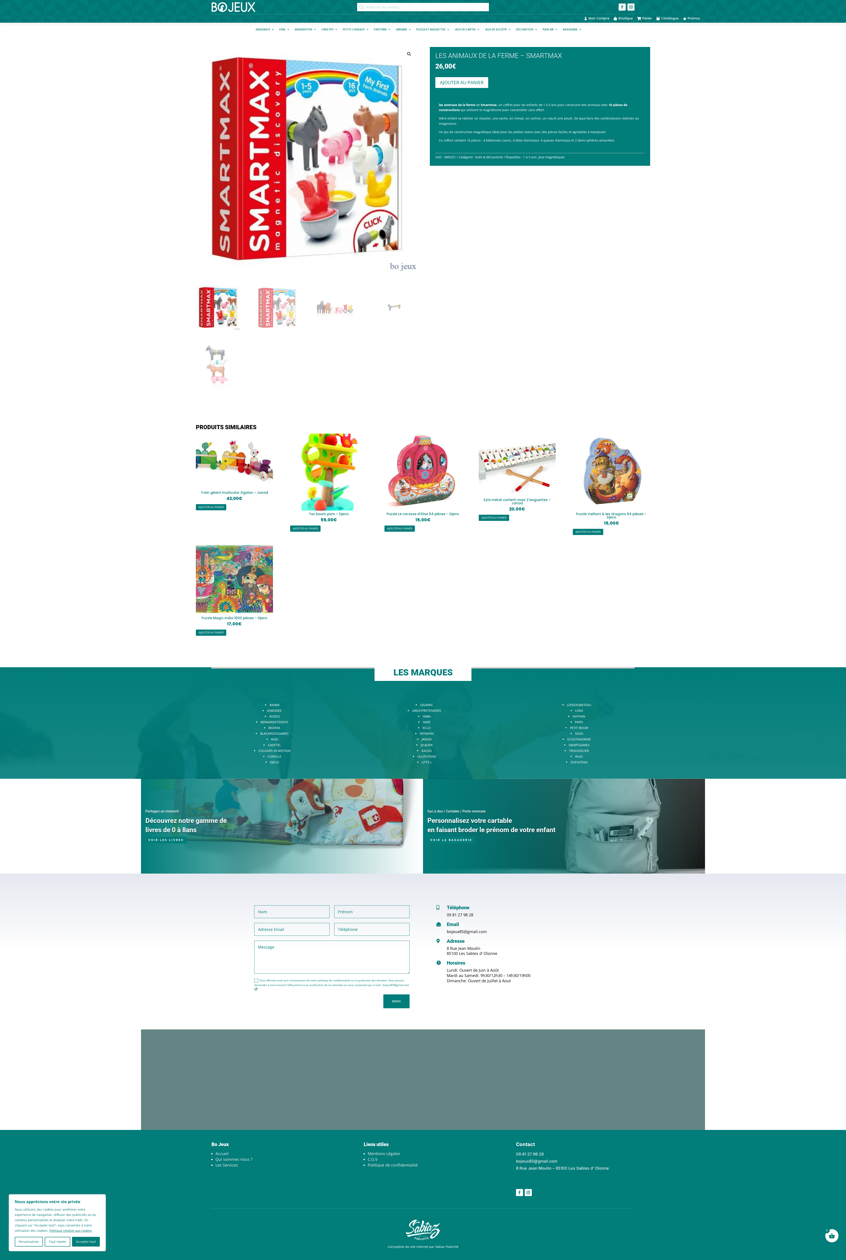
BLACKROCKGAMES (274, 733)
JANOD (427, 739)
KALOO (426, 751)
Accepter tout (86, 1241)
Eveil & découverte (489, 157)
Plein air (548, 29)
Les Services (226, 1165)
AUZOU (274, 716)
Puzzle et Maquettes (430, 29)
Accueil (222, 1153)
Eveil (282, 29)
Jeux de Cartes (465, 29)
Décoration (524, 29)
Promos (694, 18)
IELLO (427, 728)
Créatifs (327, 29)
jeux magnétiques (551, 157)
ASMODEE (274, 710)
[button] (409, 54)
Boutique (625, 18)
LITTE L (427, 762)
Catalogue (670, 18)
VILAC (579, 756)
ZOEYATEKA (579, 762)
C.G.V (373, 1159)
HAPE (426, 722)
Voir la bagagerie (451, 840)
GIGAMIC (426, 705)
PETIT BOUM (579, 728)
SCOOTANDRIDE (579, 739)
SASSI (579, 733)
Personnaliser (29, 1241)
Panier (647, 18)
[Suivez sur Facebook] (622, 7)
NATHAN (579, 716)
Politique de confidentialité (393, 1165)
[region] (57, 1222)
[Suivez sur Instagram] (630, 7)
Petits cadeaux (354, 29)
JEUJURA (427, 745)
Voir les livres (166, 840)
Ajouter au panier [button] (211, 507)
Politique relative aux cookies (70, 1230)
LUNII (579, 710)
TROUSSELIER (579, 751)
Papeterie (380, 29)
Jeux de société (496, 29)
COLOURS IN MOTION (274, 751)
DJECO (274, 762)
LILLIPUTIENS (426, 756)
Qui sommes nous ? (233, 1159)
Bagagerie (570, 29)
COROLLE (274, 756)
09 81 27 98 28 (460, 914)
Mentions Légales (384, 1153)
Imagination (303, 29)
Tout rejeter (57, 1241)
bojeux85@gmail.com (467, 931)
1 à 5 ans (529, 157)
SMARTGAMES (579, 745)
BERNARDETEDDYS (274, 722)
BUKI (274, 739)
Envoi (396, 1001)
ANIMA (274, 705)
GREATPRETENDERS (426, 710)
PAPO (579, 722)
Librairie (401, 29)
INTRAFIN (427, 733)
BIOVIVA (274, 728)
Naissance (263, 29)
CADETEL (274, 745)
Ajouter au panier (462, 82)
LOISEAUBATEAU (579, 705)
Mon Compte (598, 18)
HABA (427, 716)
